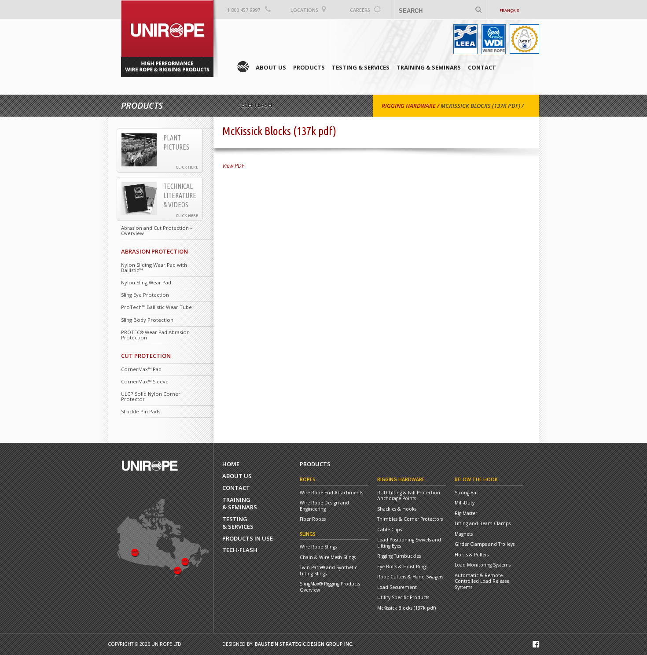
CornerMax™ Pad (141, 369)
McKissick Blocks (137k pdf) (480, 106)
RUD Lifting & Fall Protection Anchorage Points (408, 496)
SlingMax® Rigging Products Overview (330, 587)
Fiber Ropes (313, 519)
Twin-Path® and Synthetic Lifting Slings (328, 571)
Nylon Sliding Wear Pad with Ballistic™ (154, 267)
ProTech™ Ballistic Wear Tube (156, 307)
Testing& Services (238, 522)
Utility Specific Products (403, 597)
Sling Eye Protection (145, 294)
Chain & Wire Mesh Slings (328, 557)
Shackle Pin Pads (140, 411)
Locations (304, 10)
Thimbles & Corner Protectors (410, 519)
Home (243, 66)
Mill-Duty (464, 503)
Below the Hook (476, 479)
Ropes (307, 479)
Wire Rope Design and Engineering (324, 506)
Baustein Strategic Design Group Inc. (304, 644)
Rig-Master (466, 513)
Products (309, 67)
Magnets (464, 534)
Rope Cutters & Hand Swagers (410, 577)
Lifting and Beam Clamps (483, 523)
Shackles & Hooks (396, 509)
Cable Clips (389, 530)
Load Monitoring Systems (483, 565)
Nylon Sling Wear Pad (146, 282)
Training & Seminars (429, 67)
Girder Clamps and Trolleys (485, 544)
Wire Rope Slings (318, 547)
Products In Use (247, 538)
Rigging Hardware (409, 106)
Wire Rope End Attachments (331, 493)
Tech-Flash (239, 550)
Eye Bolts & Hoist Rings (402, 567)
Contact (482, 67)
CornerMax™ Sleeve (145, 381)
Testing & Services (361, 67)
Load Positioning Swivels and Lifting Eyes (409, 543)
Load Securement (397, 587)
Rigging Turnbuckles (399, 556)
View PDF (233, 165)
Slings (308, 534)
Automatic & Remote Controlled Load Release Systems (482, 581)
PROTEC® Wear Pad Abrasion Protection (155, 335)
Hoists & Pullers (472, 555)
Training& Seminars (239, 503)
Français (509, 10)
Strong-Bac (466, 493)
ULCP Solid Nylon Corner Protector (150, 396)
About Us (271, 67)
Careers (360, 10)
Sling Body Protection (147, 319)
